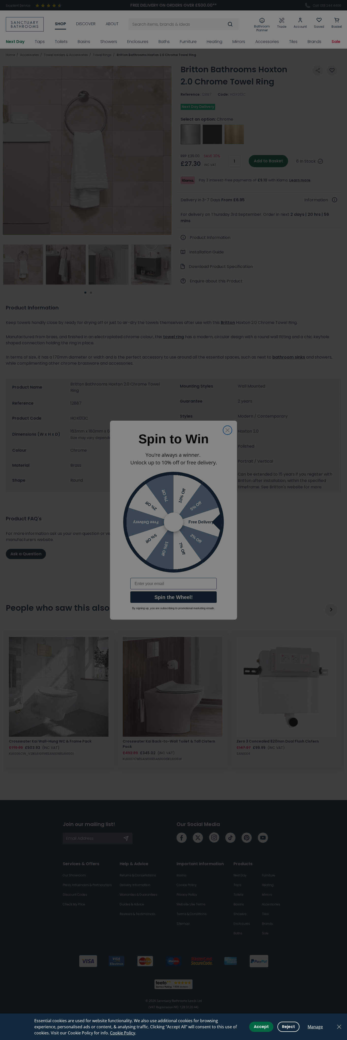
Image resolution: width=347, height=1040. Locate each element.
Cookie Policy (122, 1033)
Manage (315, 1027)
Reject (288, 1027)
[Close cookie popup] (339, 1027)
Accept (261, 1027)
